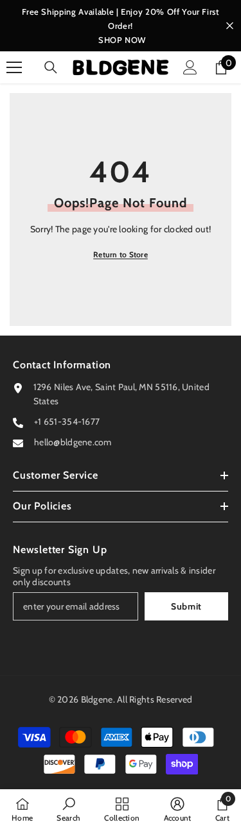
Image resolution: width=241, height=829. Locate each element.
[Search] (50, 67)
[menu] (14, 67)
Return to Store (120, 254)
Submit (186, 606)
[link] (68, 809)
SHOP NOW (122, 40)
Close (230, 26)
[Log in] (190, 67)
